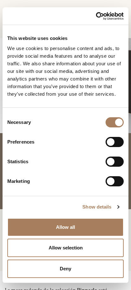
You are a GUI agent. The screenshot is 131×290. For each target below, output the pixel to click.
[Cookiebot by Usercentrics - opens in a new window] (96, 16)
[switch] (115, 142)
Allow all (65, 227)
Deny (65, 268)
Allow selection (66, 247)
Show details (96, 206)
